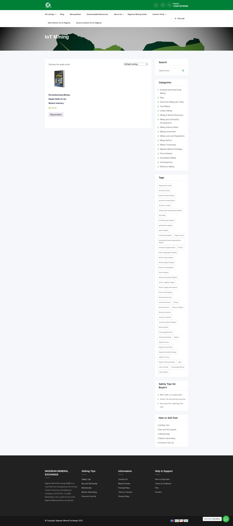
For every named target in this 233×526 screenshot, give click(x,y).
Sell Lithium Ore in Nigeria (59, 23)
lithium (180, 247)
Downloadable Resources (97, 14)
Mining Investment (168, 131)
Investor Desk (158, 14)
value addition (163, 372)
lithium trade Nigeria (165, 292)
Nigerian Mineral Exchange (171, 149)
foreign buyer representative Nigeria (170, 210)
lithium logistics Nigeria (167, 262)
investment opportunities (167, 247)
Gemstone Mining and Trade (172, 102)
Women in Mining (167, 166)
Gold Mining (165, 106)
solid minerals (163, 367)
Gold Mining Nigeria (165, 235)
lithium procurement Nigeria (168, 277)
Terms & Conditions (163, 484)
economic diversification (167, 200)
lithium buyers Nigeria (166, 257)
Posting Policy (124, 488)
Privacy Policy (123, 496)
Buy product (56, 114)
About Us (118, 14)
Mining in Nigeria (177, 307)
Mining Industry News (169, 127)
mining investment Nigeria (167, 322)
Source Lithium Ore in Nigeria (88, 23)
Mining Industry (164, 307)
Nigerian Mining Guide (137, 14)
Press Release (166, 153)
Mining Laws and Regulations (172, 136)
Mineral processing (165, 297)
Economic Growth (165, 205)
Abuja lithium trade (165, 185)
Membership (164, 434)
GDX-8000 (162, 215)
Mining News (75, 14)
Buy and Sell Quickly (167, 429)
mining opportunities (165, 332)
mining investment (165, 317)
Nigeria (176, 337)
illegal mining (179, 235)
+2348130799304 (180, 6)
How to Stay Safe (162, 479)
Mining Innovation (165, 312)
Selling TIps (164, 425)
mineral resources (165, 302)
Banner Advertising (167, 438)
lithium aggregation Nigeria (168, 252)
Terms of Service (125, 492)
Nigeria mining (163, 342)
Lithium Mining (166, 111)
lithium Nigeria (163, 272)
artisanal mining (164, 190)
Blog (62, 14)
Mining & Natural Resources (171, 115)
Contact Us (123, 479)
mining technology (165, 337)
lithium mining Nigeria (166, 267)
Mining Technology (168, 145)
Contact (158, 492)
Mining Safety (166, 140)
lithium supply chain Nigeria (168, 287)
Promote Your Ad (166, 443)
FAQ (156, 488)
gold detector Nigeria (165, 225)
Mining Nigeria (163, 327)
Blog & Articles (124, 484)
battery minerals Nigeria (167, 195)
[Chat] (163, 5)
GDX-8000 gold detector (167, 220)
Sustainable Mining (168, 158)
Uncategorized (166, 162)
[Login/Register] (156, 5)
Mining (176, 302)
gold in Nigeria (163, 230)
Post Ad (181, 18)
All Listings (49, 14)
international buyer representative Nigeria (170, 241)
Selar (179, 362)
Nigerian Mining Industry (167, 362)
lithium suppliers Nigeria (167, 282)
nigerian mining (164, 357)
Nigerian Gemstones (165, 347)
